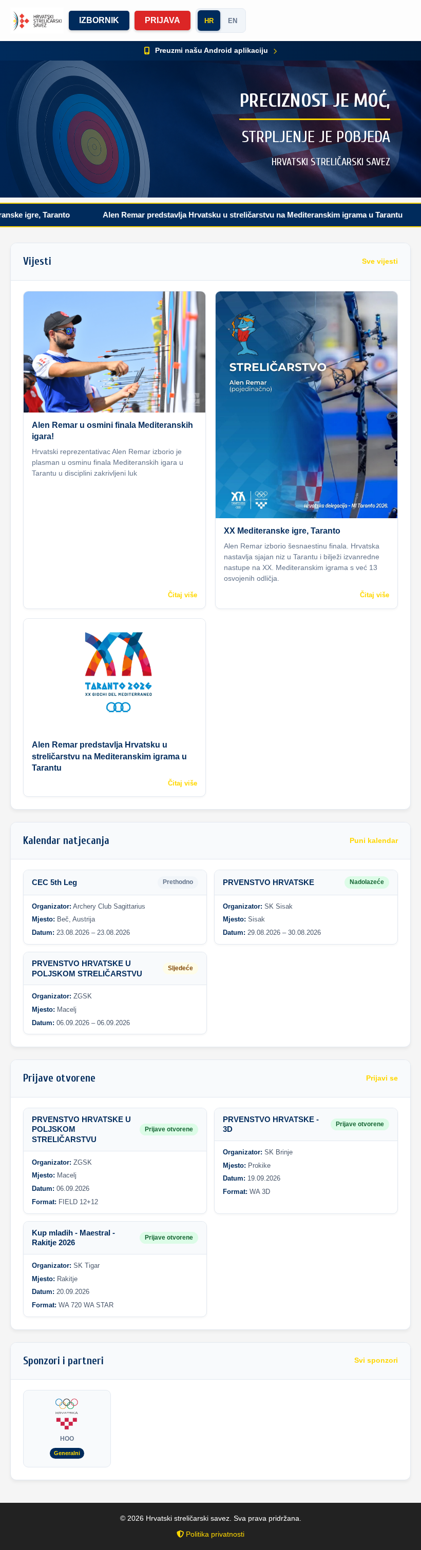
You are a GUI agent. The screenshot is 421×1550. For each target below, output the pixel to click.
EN (232, 21)
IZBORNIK (99, 20)
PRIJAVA (162, 20)
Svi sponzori (376, 1360)
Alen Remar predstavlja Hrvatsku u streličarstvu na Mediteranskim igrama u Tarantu (220, 214)
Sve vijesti (380, 261)
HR (209, 21)
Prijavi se (382, 1078)
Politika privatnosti (214, 1534)
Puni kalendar (374, 841)
